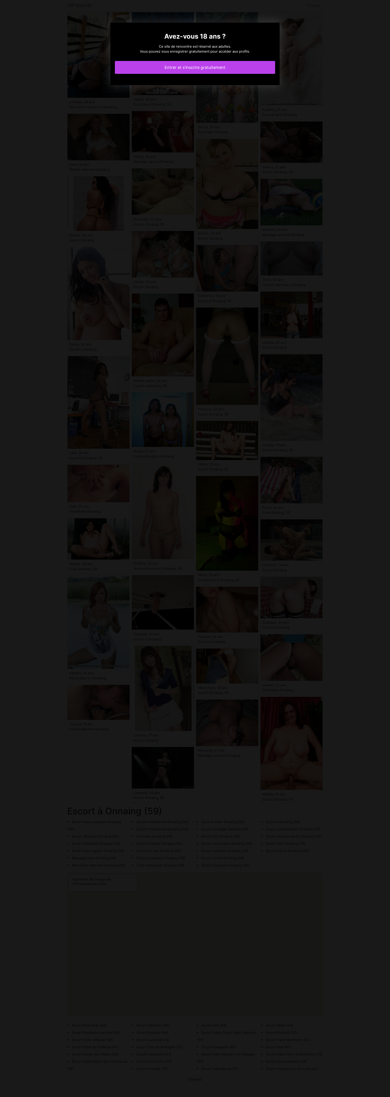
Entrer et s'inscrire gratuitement (195, 67)
